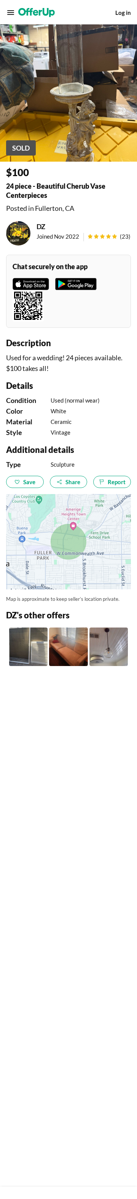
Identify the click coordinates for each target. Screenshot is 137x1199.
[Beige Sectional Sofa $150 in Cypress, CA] (68, 647)
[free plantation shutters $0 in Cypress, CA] (28, 647)
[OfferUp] (36, 12)
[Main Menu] (10, 12)
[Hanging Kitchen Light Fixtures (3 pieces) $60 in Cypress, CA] (108, 647)
